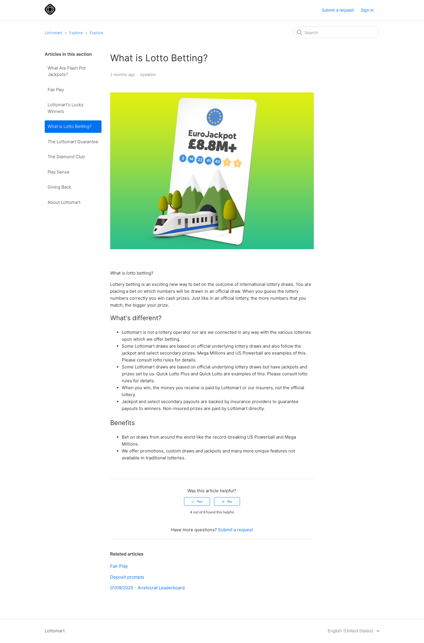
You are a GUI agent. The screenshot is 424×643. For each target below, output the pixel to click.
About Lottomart (64, 202)
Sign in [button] (367, 10)
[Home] (50, 13)
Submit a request (338, 10)
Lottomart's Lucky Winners (65, 108)
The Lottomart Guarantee (73, 141)
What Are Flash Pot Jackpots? (67, 71)
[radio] (197, 501)
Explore (76, 32)
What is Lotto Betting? (69, 126)
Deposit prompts (127, 577)
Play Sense (59, 172)
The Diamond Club (66, 156)
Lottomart (53, 32)
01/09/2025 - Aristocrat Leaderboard (147, 587)
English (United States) (351, 630)
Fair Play (56, 89)
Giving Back (59, 187)
